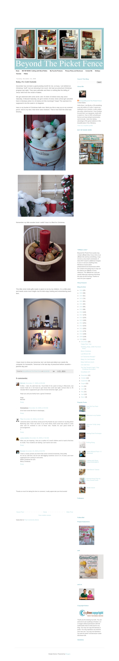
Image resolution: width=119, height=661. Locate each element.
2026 (81, 290)
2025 (81, 293)
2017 (81, 315)
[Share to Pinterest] (65, 371)
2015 (81, 320)
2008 (81, 339)
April (82, 394)
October (83, 378)
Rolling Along (90, 442)
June (83, 389)
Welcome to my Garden (93, 415)
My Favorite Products (56, 71)
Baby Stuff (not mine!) (87, 362)
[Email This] (58, 371)
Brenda (22, 451)
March (83, 397)
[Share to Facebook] (63, 371)
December (84, 341)
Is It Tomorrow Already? (88, 356)
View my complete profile (85, 125)
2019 (81, 309)
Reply (22, 402)
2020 (81, 306)
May (82, 391)
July (82, 386)
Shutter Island (90, 487)
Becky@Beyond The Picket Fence (90, 101)
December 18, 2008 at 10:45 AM (33, 419)
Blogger (67, 654)
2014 (81, 323)
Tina (21, 419)
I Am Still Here (85, 365)
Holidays (97, 71)
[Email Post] (53, 371)
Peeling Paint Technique (93, 433)
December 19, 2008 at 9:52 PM (35, 451)
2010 (81, 334)
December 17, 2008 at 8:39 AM (35, 383)
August (83, 383)
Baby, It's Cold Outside (88, 359)
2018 (81, 312)
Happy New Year (86, 344)
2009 (81, 336)
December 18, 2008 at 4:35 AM (38, 408)
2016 (81, 317)
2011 (81, 331)
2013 (81, 325)
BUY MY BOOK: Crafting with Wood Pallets (34, 71)
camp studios (24, 438)
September (84, 380)
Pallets (26, 73)
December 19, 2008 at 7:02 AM (39, 438)
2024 (81, 296)
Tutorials (18, 73)
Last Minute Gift (85, 354)
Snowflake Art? (85, 372)
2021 (81, 304)
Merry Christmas (86, 351)
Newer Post (20, 512)
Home (17, 71)
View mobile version (44, 515)
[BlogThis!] (60, 371)
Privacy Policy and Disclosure (74, 71)
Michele (22, 383)
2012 (81, 328)
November (84, 375)
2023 (81, 298)
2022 (81, 301)
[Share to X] (61, 371)
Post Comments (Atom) (31, 520)
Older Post (69, 512)
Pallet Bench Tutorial (92, 469)
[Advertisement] (59, 12)
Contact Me (89, 71)
